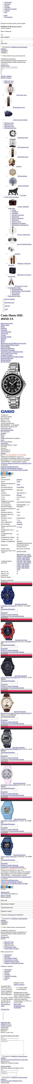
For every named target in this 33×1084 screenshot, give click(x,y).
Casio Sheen (4, 443)
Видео (3, 361)
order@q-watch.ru (19, 984)
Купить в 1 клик (6, 614)
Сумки (14, 210)
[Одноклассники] (4, 473)
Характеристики (6, 351)
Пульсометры (16, 292)
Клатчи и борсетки (18, 218)
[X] (9, 473)
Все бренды (8, 955)
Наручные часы (21, 95)
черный (19, 522)
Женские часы (8, 82)
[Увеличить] (13, 408)
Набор (3, 346)
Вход (6, 15)
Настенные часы (23, 137)
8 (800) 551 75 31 (6, 1024)
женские (3, 433)
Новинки (7, 956)
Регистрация (8, 17)
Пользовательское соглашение (19, 1006)
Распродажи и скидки (11, 960)
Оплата (6, 5)
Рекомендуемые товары (11, 961)
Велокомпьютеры (17, 289)
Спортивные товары (14, 287)
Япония (3, 453)
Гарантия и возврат (10, 9)
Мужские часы (9, 81)
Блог (5, 12)
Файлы (3, 360)
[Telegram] (12, 473)
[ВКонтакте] (2, 473)
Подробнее (4, 613)
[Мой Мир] (7, 473)
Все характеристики (7, 430)
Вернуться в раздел (7, 343)
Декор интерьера (23, 185)
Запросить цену (17, 1081)
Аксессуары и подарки (20, 120)
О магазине (8, 2)
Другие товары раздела (24, 463)
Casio (2, 436)
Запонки (17, 254)
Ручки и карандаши (24, 234)
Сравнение (14, 614)
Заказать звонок (17, 26)
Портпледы (15, 216)
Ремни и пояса (16, 221)
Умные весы (15, 294)
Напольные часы (23, 157)
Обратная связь (5, 1022)
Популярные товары (10, 958)
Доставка (7, 7)
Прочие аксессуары (14, 296)
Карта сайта (17, 1004)
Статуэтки (23, 195)
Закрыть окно (5, 65)
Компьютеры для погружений (21, 291)
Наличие (3, 358)
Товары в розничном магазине (13, 963)
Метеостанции (22, 176)
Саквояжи (15, 213)
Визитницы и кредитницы (20, 225)
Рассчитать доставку (21, 470)
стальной (19, 524)
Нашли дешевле (17, 468)
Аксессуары (4, 353)
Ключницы (15, 220)
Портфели (15, 211)
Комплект (4, 348)
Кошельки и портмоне (19, 223)
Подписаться (14, 466)
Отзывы (6, 10)
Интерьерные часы (19, 107)
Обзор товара (5, 345)
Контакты (7, 4)
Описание (4, 350)
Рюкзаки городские (18, 215)
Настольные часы (23, 147)
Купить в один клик (21, 1059)
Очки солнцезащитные (24, 244)
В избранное (5, 616)
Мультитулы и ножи (21, 286)
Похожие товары (6, 356)
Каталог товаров (6, 76)
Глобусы (18, 166)
